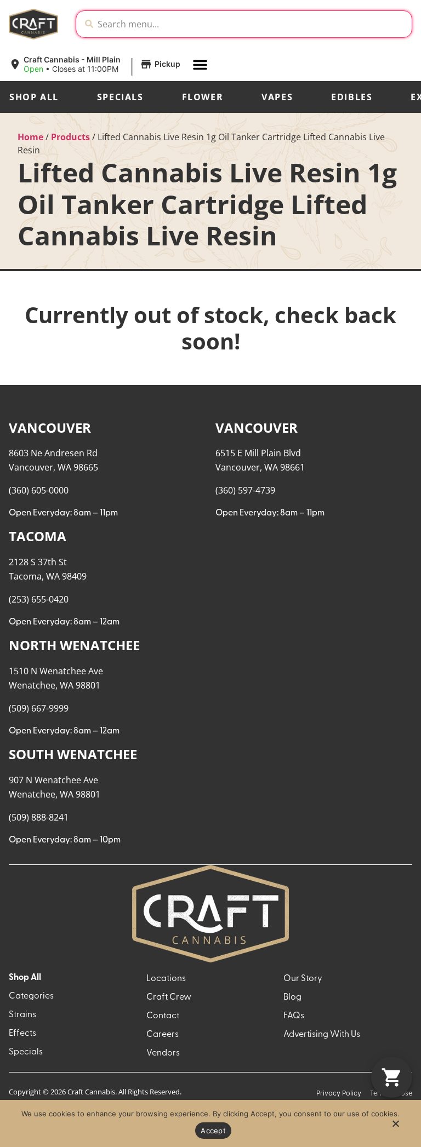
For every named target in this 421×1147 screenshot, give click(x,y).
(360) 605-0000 (39, 490)
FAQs (293, 1016)
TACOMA (37, 536)
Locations (166, 978)
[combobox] (252, 24)
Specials (120, 97)
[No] (395, 1126)
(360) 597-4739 (245, 490)
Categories (31, 996)
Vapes (277, 97)
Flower (203, 97)
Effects (22, 1033)
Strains (22, 1015)
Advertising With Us (321, 1034)
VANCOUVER (50, 427)
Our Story (302, 978)
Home (30, 137)
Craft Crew (168, 997)
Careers (162, 1034)
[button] (96, 64)
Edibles (351, 97)
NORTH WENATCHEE (74, 645)
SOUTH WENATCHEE (73, 754)
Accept (213, 1130)
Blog (292, 997)
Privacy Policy (338, 1093)
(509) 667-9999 (39, 708)
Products (70, 137)
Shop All (34, 97)
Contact (162, 1016)
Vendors (163, 1053)
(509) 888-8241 (39, 817)
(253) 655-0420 (39, 599)
